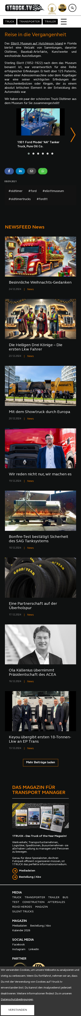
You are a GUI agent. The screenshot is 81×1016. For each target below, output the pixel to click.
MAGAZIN (41, 906)
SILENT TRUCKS (23, 911)
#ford (32, 191)
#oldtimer (15, 191)
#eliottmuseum (53, 191)
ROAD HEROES (22, 906)
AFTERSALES (56, 902)
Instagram (18, 949)
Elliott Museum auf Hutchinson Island (37, 43)
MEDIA (17, 892)
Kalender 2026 (21, 930)
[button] (28, 154)
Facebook (18, 944)
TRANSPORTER (29, 21)
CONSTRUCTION (33, 902)
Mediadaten (27, 870)
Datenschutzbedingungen (17, 999)
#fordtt (42, 199)
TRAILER (50, 21)
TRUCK (9, 21)
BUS (65, 897)
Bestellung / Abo (30, 877)
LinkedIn (34, 949)
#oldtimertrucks (19, 199)
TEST (15, 902)
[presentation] (73, 136)
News (30, 289)
